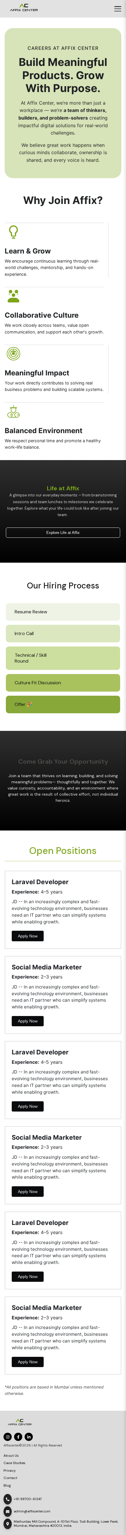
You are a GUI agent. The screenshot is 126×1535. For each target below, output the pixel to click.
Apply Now (28, 936)
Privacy (10, 1470)
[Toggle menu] (117, 8)
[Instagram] (8, 1437)
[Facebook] (18, 1437)
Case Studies (14, 1463)
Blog (7, 1485)
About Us (11, 1456)
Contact (10, 1478)
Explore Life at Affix (63, 532)
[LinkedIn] (29, 1437)
